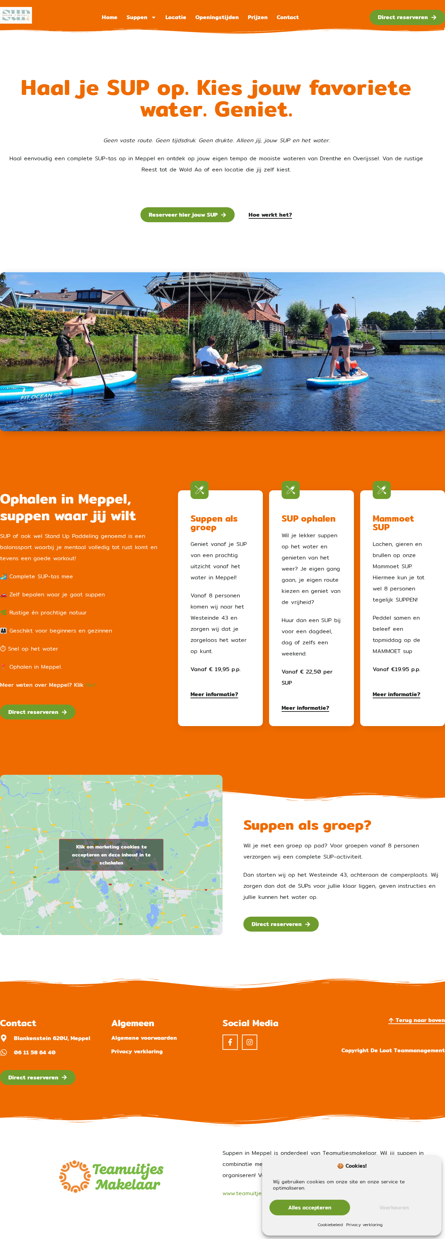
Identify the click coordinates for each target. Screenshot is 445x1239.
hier (91, 685)
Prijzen (258, 17)
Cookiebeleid (330, 1224)
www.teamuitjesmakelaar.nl (258, 1193)
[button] (393, 1050)
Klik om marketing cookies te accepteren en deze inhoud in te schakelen (111, 855)
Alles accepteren (309, 1208)
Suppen (137, 17)
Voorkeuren (394, 1208)
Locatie (175, 17)
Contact (288, 17)
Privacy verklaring (364, 1224)
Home (110, 17)
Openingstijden (217, 17)
